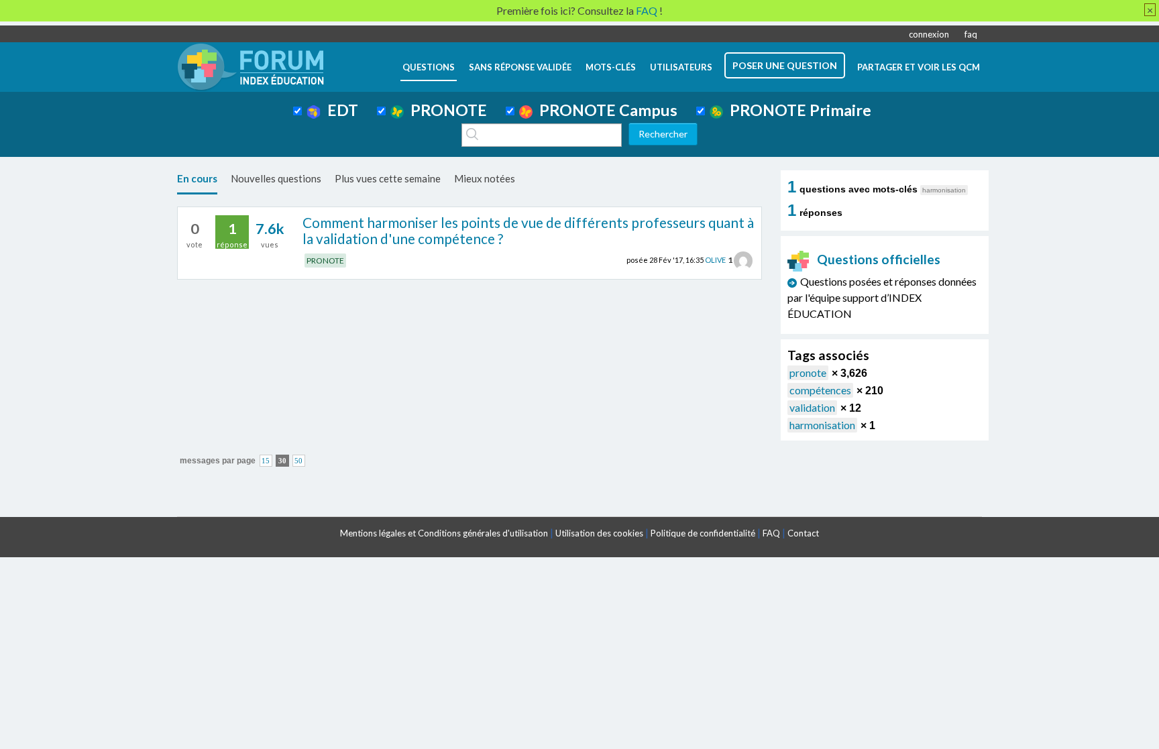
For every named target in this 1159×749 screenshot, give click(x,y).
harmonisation (822, 424)
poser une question (784, 65)
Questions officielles (878, 259)
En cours (197, 178)
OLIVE (715, 259)
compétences (820, 390)
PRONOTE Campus (605, 110)
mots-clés (611, 67)
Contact (803, 533)
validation (812, 407)
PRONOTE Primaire (797, 110)
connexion (929, 34)
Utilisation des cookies (599, 533)
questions (428, 67)
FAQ (771, 533)
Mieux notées (484, 178)
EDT (339, 110)
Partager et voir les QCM (918, 67)
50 (298, 461)
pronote (807, 372)
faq (970, 34)
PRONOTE (445, 110)
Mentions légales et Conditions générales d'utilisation (444, 533)
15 (266, 461)
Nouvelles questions (276, 178)
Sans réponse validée (520, 67)
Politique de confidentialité (703, 533)
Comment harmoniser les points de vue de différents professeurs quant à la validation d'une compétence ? (528, 230)
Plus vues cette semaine (388, 178)
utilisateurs (681, 67)
